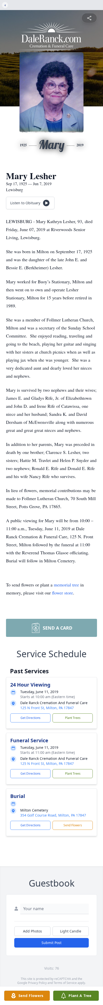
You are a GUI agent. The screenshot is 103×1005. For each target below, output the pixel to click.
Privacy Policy (37, 983)
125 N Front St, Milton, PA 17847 (47, 707)
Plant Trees (72, 718)
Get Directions (30, 718)
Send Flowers (73, 825)
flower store (62, 593)
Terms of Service (65, 983)
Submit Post (52, 942)
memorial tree (66, 585)
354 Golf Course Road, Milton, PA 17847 (53, 815)
